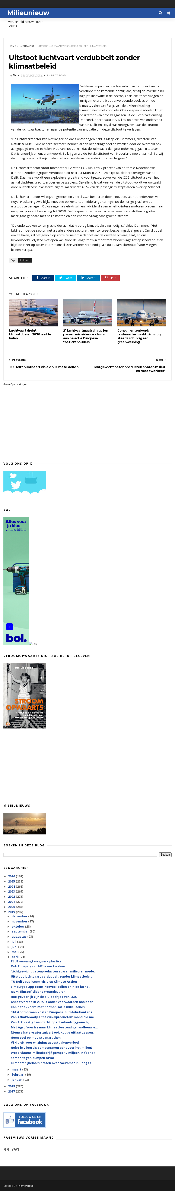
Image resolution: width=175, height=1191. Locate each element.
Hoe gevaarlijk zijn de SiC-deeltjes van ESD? (44, 997)
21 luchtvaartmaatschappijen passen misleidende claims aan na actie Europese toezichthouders (85, 336)
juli (14, 942)
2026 (12, 876)
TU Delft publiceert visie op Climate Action (44, 982)
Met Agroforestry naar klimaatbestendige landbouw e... (54, 1027)
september (21, 931)
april (15, 957)
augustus (19, 936)
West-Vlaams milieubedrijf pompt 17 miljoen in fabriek (53, 1053)
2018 (12, 1086)
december (20, 916)
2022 (12, 896)
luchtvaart (27, 46)
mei (15, 952)
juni (15, 947)
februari (18, 1074)
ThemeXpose (26, 1186)
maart (17, 1069)
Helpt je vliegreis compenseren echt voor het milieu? (51, 1048)
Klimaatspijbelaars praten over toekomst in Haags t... (52, 1063)
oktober (18, 926)
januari (17, 1080)
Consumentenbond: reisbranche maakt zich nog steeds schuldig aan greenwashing (139, 336)
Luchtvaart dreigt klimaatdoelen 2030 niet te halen (30, 334)
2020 (12, 907)
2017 (12, 1091)
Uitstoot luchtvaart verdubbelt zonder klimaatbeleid (51, 976)
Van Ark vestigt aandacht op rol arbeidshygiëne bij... (51, 1022)
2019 (12, 912)
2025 (12, 881)
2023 (12, 891)
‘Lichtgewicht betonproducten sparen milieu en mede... (53, 971)
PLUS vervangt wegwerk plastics (36, 961)
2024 (12, 886)
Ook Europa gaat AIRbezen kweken (38, 966)
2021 (12, 902)
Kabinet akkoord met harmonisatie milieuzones (48, 1007)
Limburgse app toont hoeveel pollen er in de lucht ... (51, 987)
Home (12, 46)
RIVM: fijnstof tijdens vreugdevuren (38, 992)
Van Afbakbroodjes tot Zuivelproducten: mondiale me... (53, 1017)
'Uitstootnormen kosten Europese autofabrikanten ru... (54, 1012)
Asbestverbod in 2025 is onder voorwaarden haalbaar (52, 1002)
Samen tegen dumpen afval (32, 1058)
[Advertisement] (87, 766)
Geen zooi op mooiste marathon (36, 1037)
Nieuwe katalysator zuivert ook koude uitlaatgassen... (53, 1032)
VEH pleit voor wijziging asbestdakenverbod (45, 1042)
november (20, 921)
